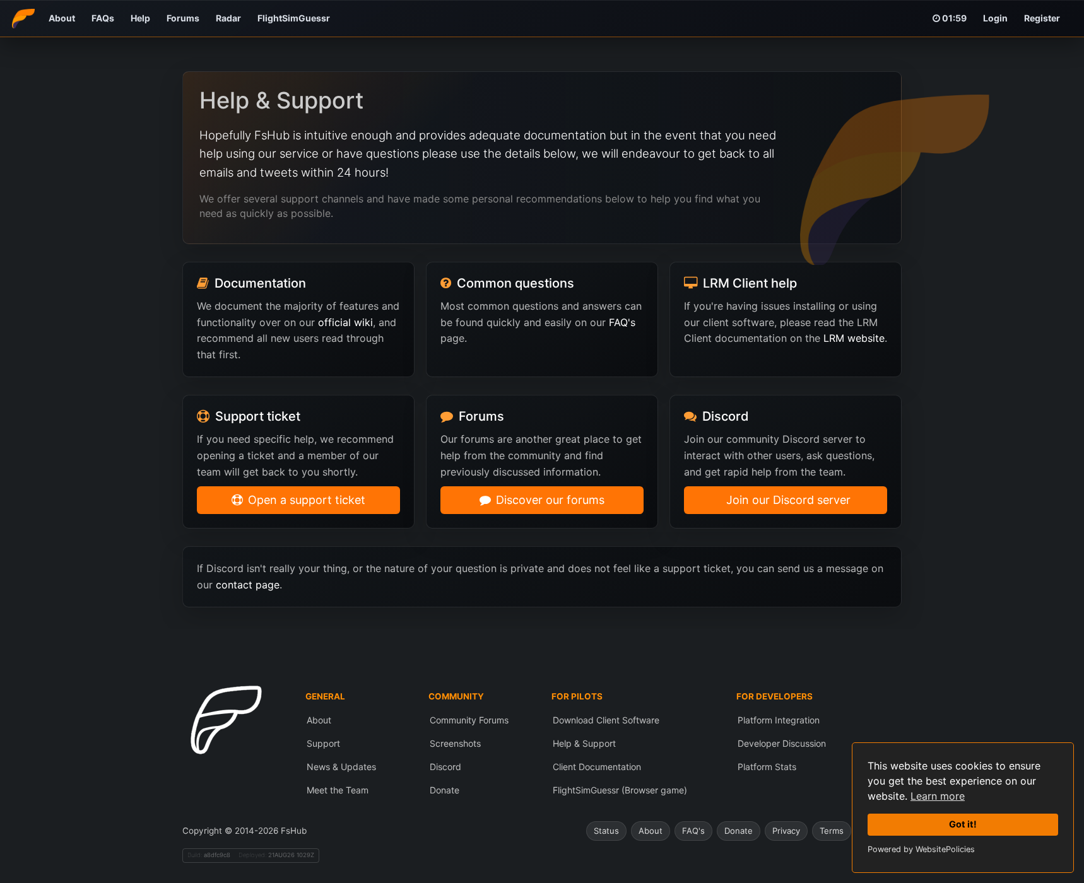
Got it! (963, 824)
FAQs (102, 18)
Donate (444, 790)
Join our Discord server (788, 499)
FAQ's (622, 322)
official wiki (345, 322)
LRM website (854, 338)
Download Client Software (606, 720)
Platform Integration (779, 720)
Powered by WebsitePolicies (921, 849)
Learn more (937, 796)
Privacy (786, 831)
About (62, 18)
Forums (183, 18)
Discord (445, 766)
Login (995, 18)
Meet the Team (337, 790)
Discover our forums (550, 499)
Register (1042, 18)
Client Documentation (597, 766)
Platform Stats (767, 766)
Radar (228, 18)
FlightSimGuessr (293, 18)
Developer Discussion (782, 743)
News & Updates (341, 766)
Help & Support (584, 743)
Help (140, 18)
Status (606, 831)
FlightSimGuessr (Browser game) (620, 790)
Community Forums (469, 720)
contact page (248, 584)
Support (323, 743)
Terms (832, 831)
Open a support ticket (306, 499)
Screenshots (455, 743)
